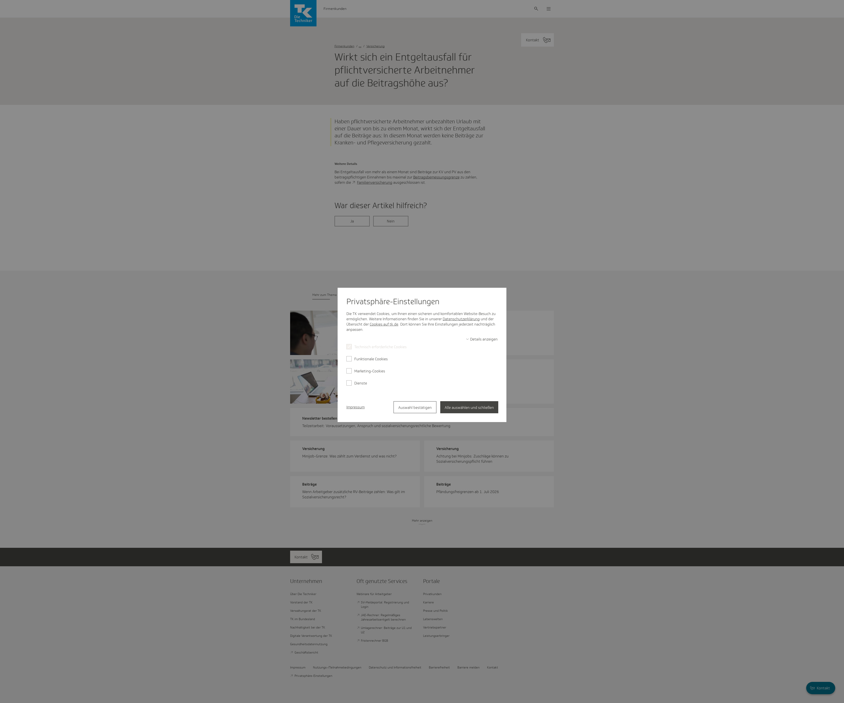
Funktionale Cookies (371, 359)
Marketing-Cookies (369, 371)
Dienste (360, 383)
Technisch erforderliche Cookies (380, 346)
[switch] (482, 339)
